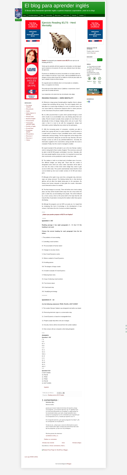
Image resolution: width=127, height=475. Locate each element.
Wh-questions (30, 134)
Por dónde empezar (33, 15)
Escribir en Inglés (31, 126)
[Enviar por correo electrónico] (58, 393)
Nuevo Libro (94, 82)
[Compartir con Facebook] (64, 393)
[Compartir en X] (62, 393)
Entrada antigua (76, 442)
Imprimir (46, 387)
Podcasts (74, 15)
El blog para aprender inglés (57, 5)
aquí (94, 53)
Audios (28, 111)
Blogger (69, 463)
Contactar (81, 15)
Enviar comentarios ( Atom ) (57, 445)
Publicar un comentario (50, 439)
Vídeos (28, 140)
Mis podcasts (29, 109)
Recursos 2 (29, 136)
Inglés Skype (66, 15)
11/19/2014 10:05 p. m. (52, 435)
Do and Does (29, 128)
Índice (42, 15)
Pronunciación (30, 120)
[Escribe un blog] (60, 393)
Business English (30, 118)
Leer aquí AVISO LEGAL (31, 457)
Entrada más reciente (48, 442)
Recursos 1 (29, 138)
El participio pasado (29, 131)
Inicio (24, 15)
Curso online (49, 15)
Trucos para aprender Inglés (30, 123)
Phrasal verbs (30, 116)
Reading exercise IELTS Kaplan (56, 395)
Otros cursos (58, 15)
